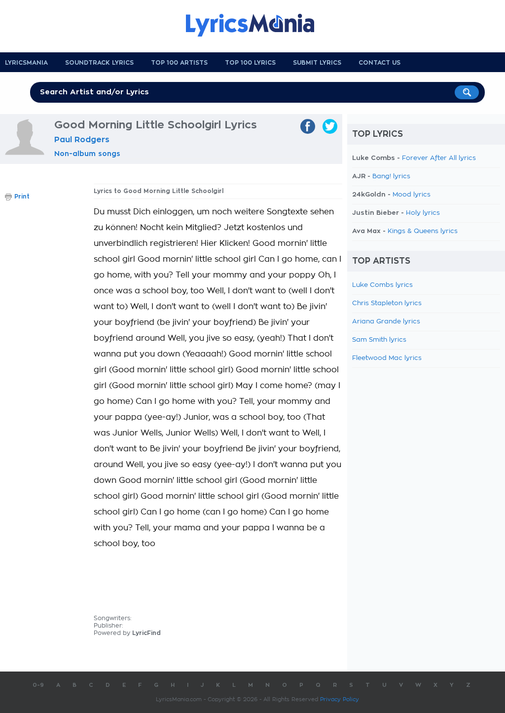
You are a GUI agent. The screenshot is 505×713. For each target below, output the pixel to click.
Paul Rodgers (81, 140)
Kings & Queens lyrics (423, 231)
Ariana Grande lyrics (386, 321)
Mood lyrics (412, 195)
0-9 (38, 685)
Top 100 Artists (179, 63)
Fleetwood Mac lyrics (387, 358)
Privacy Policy (339, 699)
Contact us (379, 63)
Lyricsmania (26, 63)
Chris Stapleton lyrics (387, 303)
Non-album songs (87, 153)
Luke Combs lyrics (382, 285)
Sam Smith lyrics (379, 340)
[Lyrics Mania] (257, 25)
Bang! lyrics (391, 176)
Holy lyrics (423, 213)
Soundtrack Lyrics (99, 63)
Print (22, 196)
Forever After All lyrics (439, 158)
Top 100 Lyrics (250, 63)
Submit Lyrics (317, 63)
